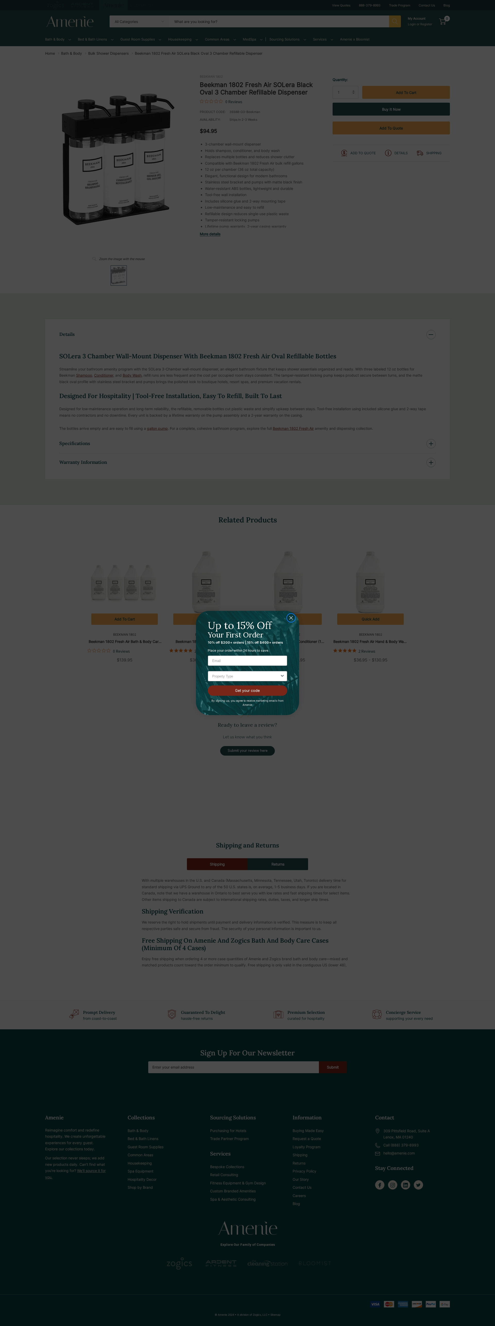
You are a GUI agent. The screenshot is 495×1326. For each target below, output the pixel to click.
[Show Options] (282, 676)
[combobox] (246, 676)
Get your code (247, 690)
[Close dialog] (291, 618)
